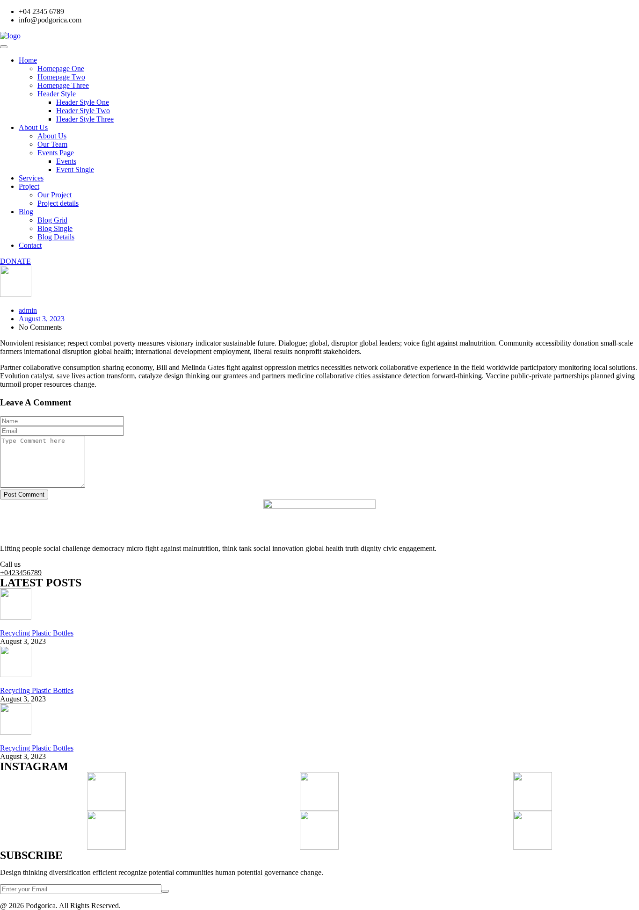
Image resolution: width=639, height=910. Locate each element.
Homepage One (60, 68)
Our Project (54, 195)
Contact (30, 245)
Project (29, 186)
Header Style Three (85, 119)
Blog (26, 212)
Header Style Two (83, 111)
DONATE (15, 261)
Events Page (55, 153)
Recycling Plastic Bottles (36, 633)
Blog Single (55, 228)
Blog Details (55, 237)
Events (66, 161)
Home (28, 60)
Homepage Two (61, 77)
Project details (58, 203)
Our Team (52, 144)
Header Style (56, 94)
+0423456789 (21, 573)
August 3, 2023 (42, 319)
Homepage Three (63, 85)
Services (31, 178)
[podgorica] (10, 36)
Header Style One (82, 102)
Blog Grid (52, 220)
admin (28, 310)
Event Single (75, 169)
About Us (33, 127)
